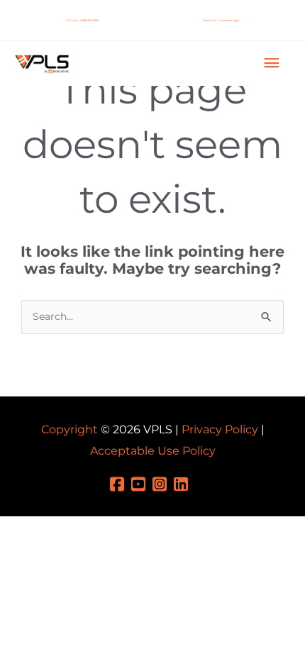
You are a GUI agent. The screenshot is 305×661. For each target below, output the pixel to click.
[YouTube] (141, 482)
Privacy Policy (220, 429)
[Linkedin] (184, 482)
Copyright (69, 429)
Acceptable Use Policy (153, 450)
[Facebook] (120, 482)
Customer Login (229, 20)
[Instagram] (163, 482)
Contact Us (209, 20)
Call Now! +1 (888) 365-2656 (82, 20)
